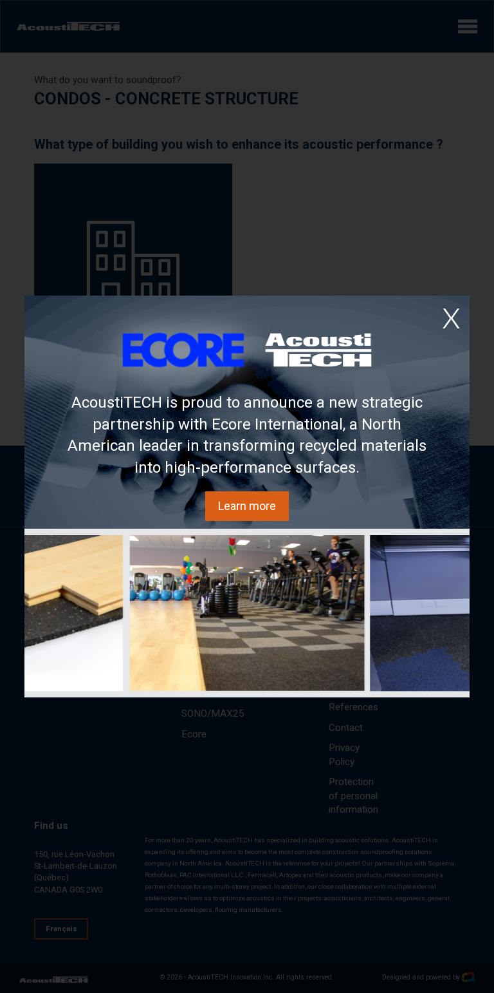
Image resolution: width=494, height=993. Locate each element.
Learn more (247, 506)
